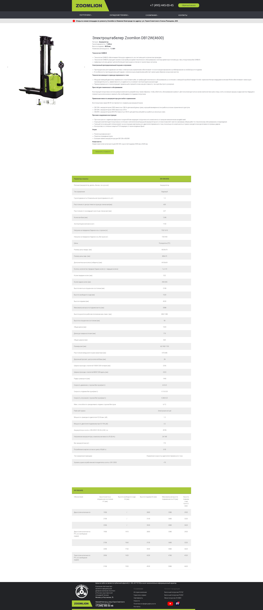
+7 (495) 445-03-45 (162, 5)
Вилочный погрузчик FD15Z (173, 592)
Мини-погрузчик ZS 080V (172, 598)
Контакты (137, 606)
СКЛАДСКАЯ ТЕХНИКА (118, 15)
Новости (137, 601)
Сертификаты (138, 598)
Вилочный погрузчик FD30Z (173, 595)
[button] (103, 152)
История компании (140, 592)
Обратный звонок (189, 5)
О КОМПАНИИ (151, 15)
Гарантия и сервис (140, 595)
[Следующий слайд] (84, 67)
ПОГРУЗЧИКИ (85, 15)
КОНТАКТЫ (182, 15)
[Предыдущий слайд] (7, 67)
